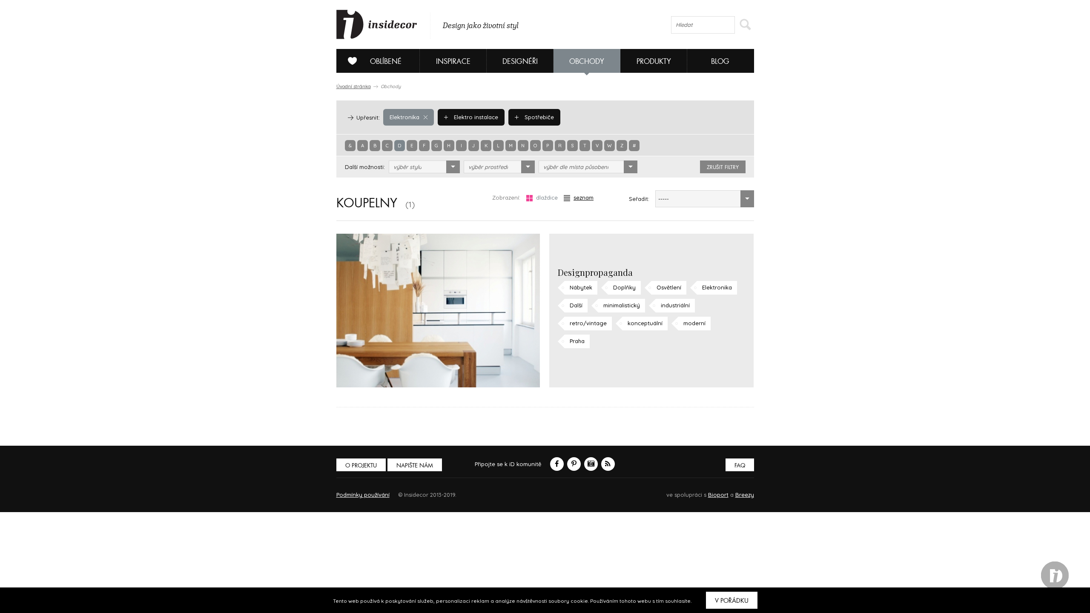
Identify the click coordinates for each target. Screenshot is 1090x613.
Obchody (586, 61)
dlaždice (547, 197)
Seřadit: (639, 198)
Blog (720, 61)
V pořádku (732, 600)
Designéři (520, 61)
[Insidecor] (376, 25)
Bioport (718, 494)
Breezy (744, 494)
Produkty (654, 61)
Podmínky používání (363, 494)
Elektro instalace (475, 117)
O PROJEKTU (361, 465)
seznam (584, 197)
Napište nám (414, 465)
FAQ (739, 465)
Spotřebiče (538, 117)
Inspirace (453, 61)
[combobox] (424, 166)
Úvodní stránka (353, 86)
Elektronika (404, 117)
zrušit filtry (723, 167)
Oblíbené (386, 61)
